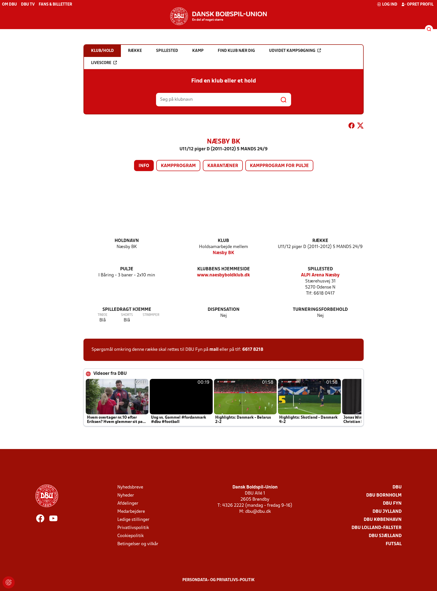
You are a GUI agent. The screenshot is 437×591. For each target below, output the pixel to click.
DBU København (383, 520)
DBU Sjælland (385, 536)
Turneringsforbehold (320, 310)
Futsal (394, 544)
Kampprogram (178, 166)
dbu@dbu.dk (258, 512)
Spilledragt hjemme (126, 310)
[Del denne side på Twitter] (360, 127)
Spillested (320, 269)
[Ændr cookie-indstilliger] (9, 582)
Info (144, 166)
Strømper (151, 315)
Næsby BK (223, 253)
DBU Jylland (387, 512)
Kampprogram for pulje (279, 166)
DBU (397, 487)
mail (214, 350)
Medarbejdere (131, 512)
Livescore (101, 63)
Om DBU (9, 4)
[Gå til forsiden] (218, 16)
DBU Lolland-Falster (377, 528)
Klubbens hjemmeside (223, 269)
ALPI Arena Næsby (320, 275)
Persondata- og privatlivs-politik (218, 580)
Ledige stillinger (133, 520)
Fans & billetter (55, 4)
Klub (223, 241)
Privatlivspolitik (133, 528)
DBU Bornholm (384, 495)
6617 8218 (252, 350)
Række (320, 241)
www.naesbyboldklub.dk (223, 275)
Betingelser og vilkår (137, 544)
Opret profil (420, 4)
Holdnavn (127, 241)
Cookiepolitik (130, 536)
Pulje (126, 269)
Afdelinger (127, 503)
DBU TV (28, 4)
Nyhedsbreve (130, 487)
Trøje (102, 315)
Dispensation (223, 310)
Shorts (127, 315)
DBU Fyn (392, 503)
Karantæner (222, 166)
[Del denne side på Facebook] (351, 127)
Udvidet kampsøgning (292, 51)
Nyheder (125, 495)
